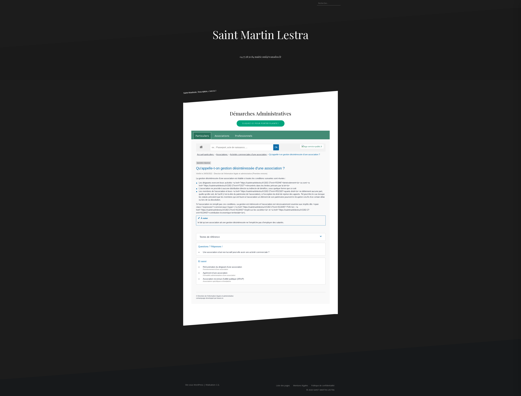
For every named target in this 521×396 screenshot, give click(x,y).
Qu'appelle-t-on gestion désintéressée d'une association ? (294, 154)
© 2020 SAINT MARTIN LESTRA (320, 390)
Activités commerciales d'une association (248, 154)
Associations (222, 154)
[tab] (202, 135)
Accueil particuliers (205, 154)
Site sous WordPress (194, 385)
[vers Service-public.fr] (312, 146)
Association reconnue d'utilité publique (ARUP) (223, 279)
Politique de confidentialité (322, 385)
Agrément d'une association (215, 273)
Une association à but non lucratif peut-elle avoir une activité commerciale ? (236, 252)
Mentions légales (300, 385)
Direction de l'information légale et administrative (216, 296)
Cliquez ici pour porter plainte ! (260, 123)
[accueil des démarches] (201, 146)
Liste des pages (283, 385)
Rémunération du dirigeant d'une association (222, 267)
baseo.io (220, 298)
